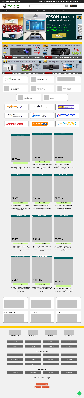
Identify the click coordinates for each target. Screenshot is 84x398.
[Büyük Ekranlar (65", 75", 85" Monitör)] (68, 92)
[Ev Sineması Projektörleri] (42, 309)
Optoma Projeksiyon (69, 354)
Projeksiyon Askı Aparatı (69, 364)
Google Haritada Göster (42, 384)
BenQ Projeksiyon (33, 354)
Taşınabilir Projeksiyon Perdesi (51, 364)
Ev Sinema (54, 11)
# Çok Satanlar (23, 11)
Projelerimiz (33, 346)
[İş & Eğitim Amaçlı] (15, 309)
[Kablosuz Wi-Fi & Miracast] (15, 323)
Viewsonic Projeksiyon (51, 354)
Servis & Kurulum (51, 341)
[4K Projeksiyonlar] (68, 323)
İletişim (33, 341)
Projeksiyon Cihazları (34, 11)
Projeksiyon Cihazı (51, 346)
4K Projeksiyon (62, 11)
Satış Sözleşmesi (33, 372)
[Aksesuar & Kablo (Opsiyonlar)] (55, 101)
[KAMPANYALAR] (15, 83)
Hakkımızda (15, 341)
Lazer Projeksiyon (69, 359)
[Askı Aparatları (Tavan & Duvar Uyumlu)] (29, 101)
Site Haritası (46, 387)
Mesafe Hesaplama (69, 341)
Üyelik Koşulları (15, 372)
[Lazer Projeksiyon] (42, 323)
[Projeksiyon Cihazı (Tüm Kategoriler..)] (15, 92)
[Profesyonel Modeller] (68, 309)
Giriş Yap (79, 1)
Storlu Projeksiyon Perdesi (15, 364)
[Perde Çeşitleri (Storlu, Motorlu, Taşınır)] (42, 92)
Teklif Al (42, 1)
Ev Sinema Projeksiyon (15, 359)
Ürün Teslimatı (51, 372)
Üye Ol (74, 1)
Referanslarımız (15, 346)
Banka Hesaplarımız (69, 372)
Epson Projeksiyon (15, 354)
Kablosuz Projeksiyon (51, 359)
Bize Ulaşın (38, 387)
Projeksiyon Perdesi (45, 11)
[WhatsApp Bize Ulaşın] (79, 393)
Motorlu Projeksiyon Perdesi (33, 364)
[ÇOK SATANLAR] (42, 83)
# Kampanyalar (14, 11)
